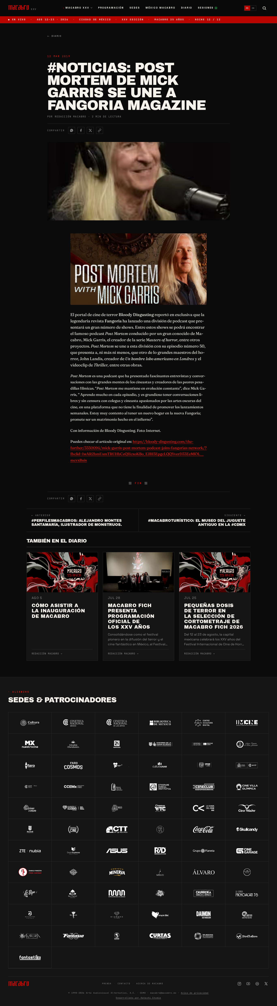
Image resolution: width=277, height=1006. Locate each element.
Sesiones (207, 8)
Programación (111, 7)
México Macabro (160, 7)
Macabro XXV (76, 7)
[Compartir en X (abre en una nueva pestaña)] (90, 130)
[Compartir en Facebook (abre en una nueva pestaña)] (80, 130)
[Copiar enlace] (99, 130)
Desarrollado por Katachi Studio (138, 997)
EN (253, 8)
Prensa (107, 983)
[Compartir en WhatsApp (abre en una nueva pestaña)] (71, 130)
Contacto (124, 983)
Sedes (135, 7)
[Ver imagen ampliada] (138, 269)
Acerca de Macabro (149, 983)
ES (247, 8)
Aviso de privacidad (195, 993)
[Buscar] (264, 8)
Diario (186, 7)
